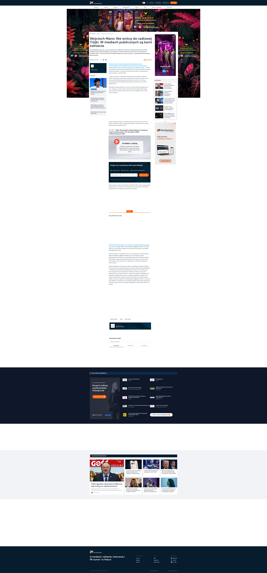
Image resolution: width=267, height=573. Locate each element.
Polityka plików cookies (172, 570)
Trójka (121, 319)
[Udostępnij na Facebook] (104, 59)
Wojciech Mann (113, 319)
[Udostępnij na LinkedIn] (105, 59)
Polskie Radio (128, 319)
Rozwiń (129, 211)
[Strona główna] (96, 3)
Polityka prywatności (154, 570)
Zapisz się (142, 175)
